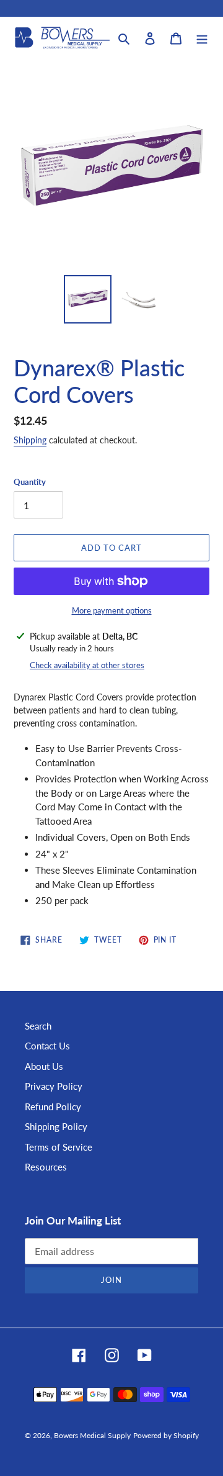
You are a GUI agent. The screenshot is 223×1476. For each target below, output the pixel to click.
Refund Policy (53, 1106)
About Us (44, 1066)
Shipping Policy (56, 1126)
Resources (46, 1166)
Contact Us (47, 1045)
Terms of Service (58, 1146)
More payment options (112, 610)
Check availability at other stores (87, 665)
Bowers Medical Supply (92, 1435)
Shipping (30, 440)
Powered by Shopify (166, 1435)
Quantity (30, 482)
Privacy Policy (53, 1086)
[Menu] (202, 37)
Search (38, 1025)
